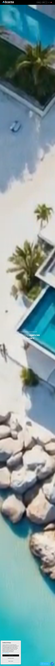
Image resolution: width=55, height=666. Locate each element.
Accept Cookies (10, 655)
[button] (52, 663)
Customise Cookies (11, 658)
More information (5, 652)
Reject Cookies (10, 661)
